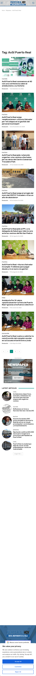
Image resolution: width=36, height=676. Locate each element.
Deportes (16, 429)
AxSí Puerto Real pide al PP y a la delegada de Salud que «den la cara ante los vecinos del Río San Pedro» (17, 231)
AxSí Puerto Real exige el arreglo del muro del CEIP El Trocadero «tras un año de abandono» (17, 195)
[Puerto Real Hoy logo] (18, 633)
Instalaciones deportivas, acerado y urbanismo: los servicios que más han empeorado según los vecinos (22, 397)
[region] (18, 659)
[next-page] (19, 351)
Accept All (18, 661)
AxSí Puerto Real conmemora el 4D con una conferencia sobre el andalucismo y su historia (17, 83)
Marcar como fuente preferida (19, 642)
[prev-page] (3, 351)
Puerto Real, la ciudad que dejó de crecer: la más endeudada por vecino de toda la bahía (22, 446)
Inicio (3, 10)
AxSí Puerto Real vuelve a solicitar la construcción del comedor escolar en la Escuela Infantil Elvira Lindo (18, 338)
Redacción (5, 88)
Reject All (18, 672)
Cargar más (17, 454)
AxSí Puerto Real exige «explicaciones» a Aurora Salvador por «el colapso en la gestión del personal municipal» (17, 120)
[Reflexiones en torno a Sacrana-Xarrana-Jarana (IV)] (7, 409)
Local (14, 391)
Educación (5, 333)
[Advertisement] (18, 31)
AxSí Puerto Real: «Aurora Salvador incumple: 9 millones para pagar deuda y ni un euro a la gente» (17, 266)
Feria (3, 297)
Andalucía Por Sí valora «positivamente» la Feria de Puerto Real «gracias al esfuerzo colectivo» (18, 302)
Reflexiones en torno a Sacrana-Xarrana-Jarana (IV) (23, 410)
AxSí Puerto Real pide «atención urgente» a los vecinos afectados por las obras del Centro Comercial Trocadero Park (17, 158)
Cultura (4, 78)
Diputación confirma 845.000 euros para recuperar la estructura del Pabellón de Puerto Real (23, 434)
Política (4, 114)
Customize (18, 666)
